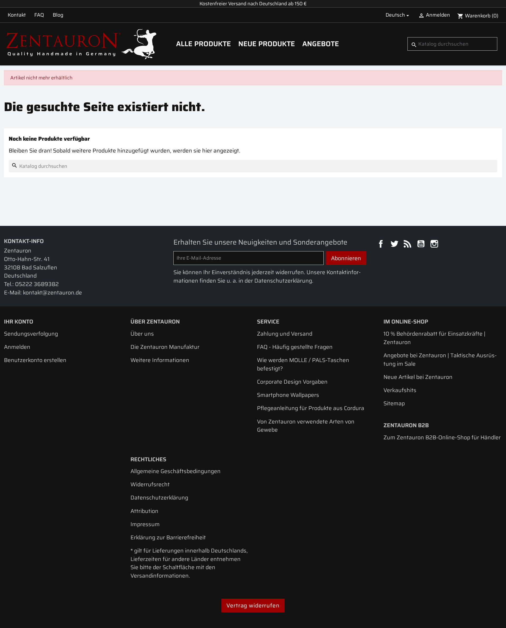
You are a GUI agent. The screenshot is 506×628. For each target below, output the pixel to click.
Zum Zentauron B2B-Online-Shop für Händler (442, 437)
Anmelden (17, 346)
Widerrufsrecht (150, 484)
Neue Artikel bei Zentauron (418, 377)
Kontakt (17, 15)
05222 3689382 (37, 284)
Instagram (435, 245)
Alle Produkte (203, 43)
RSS (408, 245)
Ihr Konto (18, 321)
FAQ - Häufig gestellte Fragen (295, 346)
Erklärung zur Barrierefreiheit (168, 537)
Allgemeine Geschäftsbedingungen (175, 471)
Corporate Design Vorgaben (292, 381)
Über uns (142, 333)
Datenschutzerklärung (159, 497)
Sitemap (394, 403)
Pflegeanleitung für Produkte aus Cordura (310, 408)
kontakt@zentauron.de (52, 292)
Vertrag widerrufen (252, 605)
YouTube (422, 245)
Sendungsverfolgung (31, 333)
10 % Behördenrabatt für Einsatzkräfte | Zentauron (434, 337)
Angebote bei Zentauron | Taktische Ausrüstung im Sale (440, 359)
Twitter (395, 245)
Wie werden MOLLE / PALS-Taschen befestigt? (303, 364)
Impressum (145, 524)
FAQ (39, 15)
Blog (58, 15)
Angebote (320, 43)
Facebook (382, 245)
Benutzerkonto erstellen (35, 360)
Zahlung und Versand (284, 333)
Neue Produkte (266, 43)
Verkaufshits (399, 390)
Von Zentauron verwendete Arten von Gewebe (305, 425)
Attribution (144, 511)
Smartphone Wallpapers (288, 395)
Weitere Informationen (159, 360)
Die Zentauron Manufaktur (165, 346)
